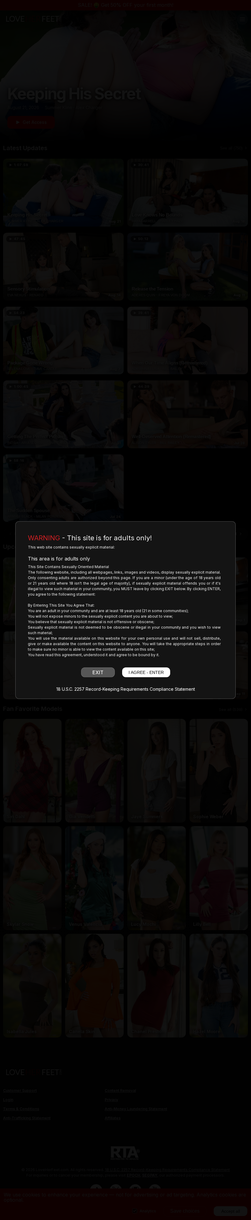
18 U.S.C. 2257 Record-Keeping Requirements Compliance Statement (125, 689)
